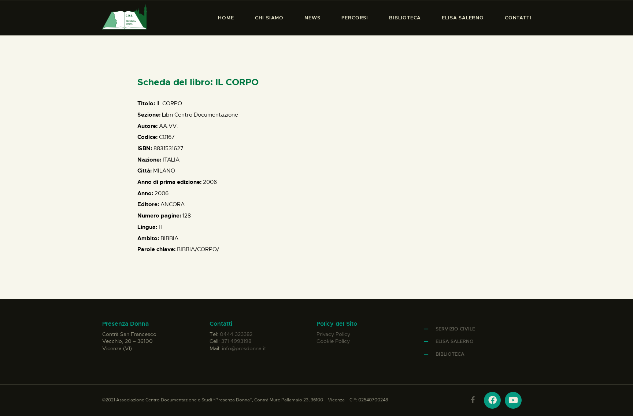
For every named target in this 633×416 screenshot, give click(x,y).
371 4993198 (236, 341)
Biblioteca (450, 354)
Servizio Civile (455, 329)
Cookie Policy (333, 341)
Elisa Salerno (455, 341)
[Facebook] (492, 400)
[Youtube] (513, 400)
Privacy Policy (333, 334)
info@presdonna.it (244, 348)
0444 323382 (236, 334)
